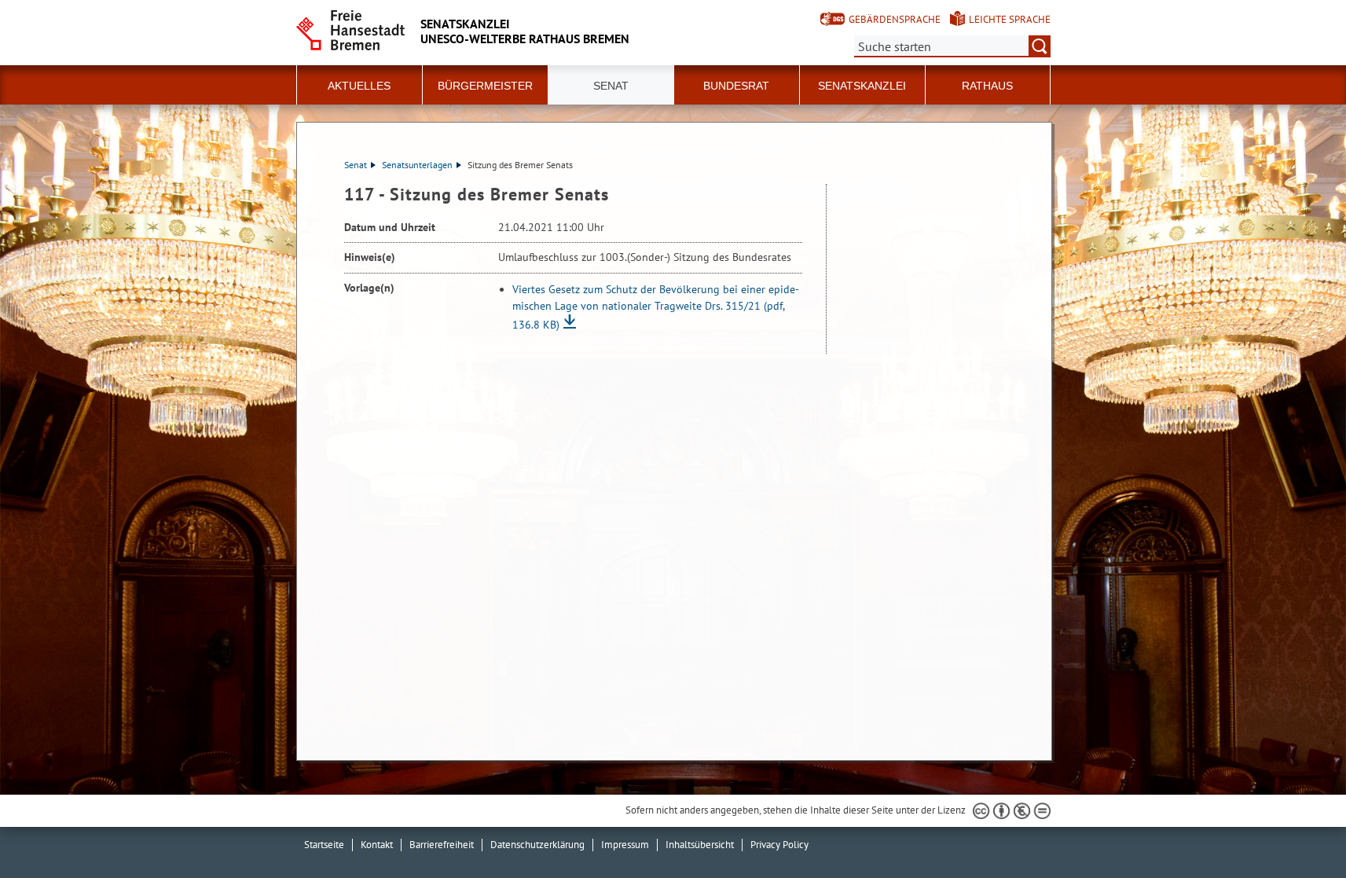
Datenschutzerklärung (537, 844)
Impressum (625, 844)
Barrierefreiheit (441, 844)
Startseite (324, 844)
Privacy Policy (779, 844)
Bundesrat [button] (736, 85)
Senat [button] (611, 85)
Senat (355, 165)
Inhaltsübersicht (700, 844)
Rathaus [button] (987, 85)
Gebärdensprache (895, 19)
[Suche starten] (1040, 46)
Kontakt (377, 844)
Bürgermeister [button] (485, 85)
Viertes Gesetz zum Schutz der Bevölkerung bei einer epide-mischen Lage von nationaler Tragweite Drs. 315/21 (655, 307)
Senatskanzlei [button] (862, 85)
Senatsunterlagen (417, 165)
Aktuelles (359, 85)
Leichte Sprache (1010, 19)
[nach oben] (1297, 829)
